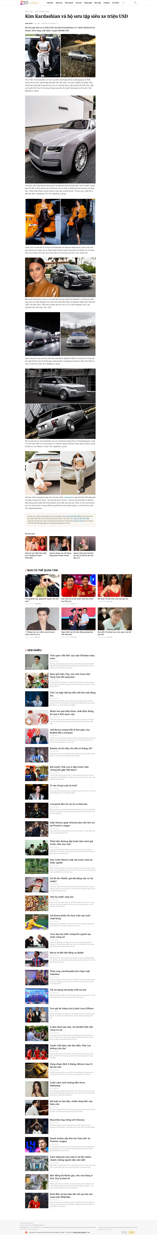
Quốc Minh (29, 23)
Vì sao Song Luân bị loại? (63, 785)
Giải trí (29, 12)
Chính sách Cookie (79, 1232)
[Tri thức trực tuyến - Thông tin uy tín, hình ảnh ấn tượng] (29, 3)
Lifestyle (106, 3)
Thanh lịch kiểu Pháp (73, 516)
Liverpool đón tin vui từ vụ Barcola (68, 804)
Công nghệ (88, 3)
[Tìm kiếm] (135, 2)
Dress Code (78, 521)
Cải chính (115, 3)
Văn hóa (78, 3)
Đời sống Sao (42, 12)
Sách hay (59, 3)
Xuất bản (50, 3)
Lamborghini (68, 497)
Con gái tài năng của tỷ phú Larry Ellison (72, 1008)
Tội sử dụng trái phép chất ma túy (68, 990)
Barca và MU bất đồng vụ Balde (67, 953)
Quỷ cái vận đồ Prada (81, 519)
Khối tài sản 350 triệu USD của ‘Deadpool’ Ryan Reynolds (35, 555)
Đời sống (97, 3)
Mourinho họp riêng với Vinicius (67, 1120)
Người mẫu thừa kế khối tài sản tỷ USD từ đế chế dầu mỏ (83, 555)
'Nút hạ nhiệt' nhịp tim (61, 897)
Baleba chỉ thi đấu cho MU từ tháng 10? (71, 748)
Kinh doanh (69, 3)
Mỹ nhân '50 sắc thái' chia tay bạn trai (113, 599)
